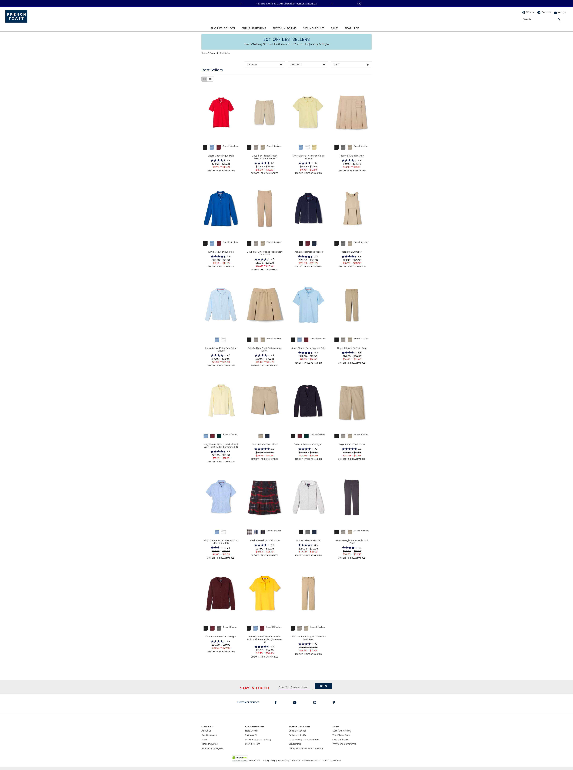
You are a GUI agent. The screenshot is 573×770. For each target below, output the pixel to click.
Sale (334, 28)
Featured (352, 28)
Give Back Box (340, 740)
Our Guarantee (209, 735)
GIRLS (301, 3)
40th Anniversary (341, 731)
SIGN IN (530, 12)
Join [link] (323, 686)
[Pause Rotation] (359, 3)
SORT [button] (336, 65)
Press (204, 740)
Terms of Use (254, 760)
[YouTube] (295, 703)
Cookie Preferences (311, 760)
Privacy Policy (269, 760)
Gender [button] (252, 65)
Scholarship (295, 744)
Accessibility (283, 760)
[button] (528, 12)
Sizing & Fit (251, 735)
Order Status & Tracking (258, 740)
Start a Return (252, 744)
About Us (206, 731)
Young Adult (313, 28)
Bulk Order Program (212, 748)
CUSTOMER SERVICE (248, 702)
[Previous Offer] (241, 3)
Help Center (251, 731)
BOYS (311, 3)
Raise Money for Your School (304, 740)
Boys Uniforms (284, 28)
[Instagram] (315, 703)
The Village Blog (341, 735)
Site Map (296, 760)
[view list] (210, 79)
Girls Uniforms (254, 28)
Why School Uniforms (344, 744)
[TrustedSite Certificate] (239, 758)
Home (204, 53)
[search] (559, 19)
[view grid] (204, 79)
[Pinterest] (334, 703)
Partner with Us (297, 735)
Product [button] (296, 65)
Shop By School (223, 28)
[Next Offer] (331, 3)
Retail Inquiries (209, 744)
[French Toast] (16, 16)
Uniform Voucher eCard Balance (306, 748)
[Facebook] (276, 703)
